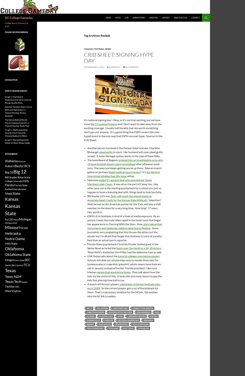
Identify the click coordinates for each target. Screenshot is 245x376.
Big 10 (9, 172)
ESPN (157, 312)
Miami (16, 220)
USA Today (128, 328)
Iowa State (12, 193)
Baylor (19, 166)
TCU (27, 265)
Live (126, 18)
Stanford (19, 265)
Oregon (10, 260)
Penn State (19, 260)
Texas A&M (113, 328)
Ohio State (11, 243)
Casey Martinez (120, 308)
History (166, 18)
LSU (11, 219)
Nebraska (148, 320)
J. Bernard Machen (136, 316)
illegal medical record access (124, 172)
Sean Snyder (105, 324)
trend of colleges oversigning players (139, 256)
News (108, 18)
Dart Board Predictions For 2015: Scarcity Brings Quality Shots (18, 100)
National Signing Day (128, 320)
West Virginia (13, 290)
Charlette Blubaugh (142, 308)
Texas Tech (13, 281)
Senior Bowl (121, 324)
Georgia (17, 189)
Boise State (24, 177)
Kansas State (93, 320)
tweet (24, 282)
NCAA (24, 227)
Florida (91, 316)
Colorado (17, 181)
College (88, 49)
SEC (27, 260)
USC (17, 286)
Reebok (90, 324)
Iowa (120, 316)
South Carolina (140, 324)
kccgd (7, 97)
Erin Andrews (143, 312)
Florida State (106, 316)
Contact (195, 18)
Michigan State (11, 223)
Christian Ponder (95, 312)
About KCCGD (180, 18)
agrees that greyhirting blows (113, 272)
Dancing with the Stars (120, 312)
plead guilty (106, 152)
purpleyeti (115, 67)
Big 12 (89, 308)
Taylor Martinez (95, 328)
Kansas (154, 316)
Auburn (9, 166)
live (6, 219)
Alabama (11, 161)
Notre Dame (15, 238)
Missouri (108, 320)
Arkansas (22, 161)
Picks (117, 18)
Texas (10, 270)
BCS (27, 166)
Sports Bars (10, 265)
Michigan (25, 219)
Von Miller (143, 328)
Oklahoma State (18, 254)
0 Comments (132, 67)
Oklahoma (14, 248)
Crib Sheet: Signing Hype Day (119, 57)
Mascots (153, 18)
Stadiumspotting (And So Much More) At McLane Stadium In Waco (16, 133)
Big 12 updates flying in (104, 124)
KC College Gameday (19, 18)
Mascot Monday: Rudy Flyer (17, 126)
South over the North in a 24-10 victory (138, 248)
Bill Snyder (102, 308)
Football (99, 49)
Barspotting (139, 18)
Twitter (10, 286)
